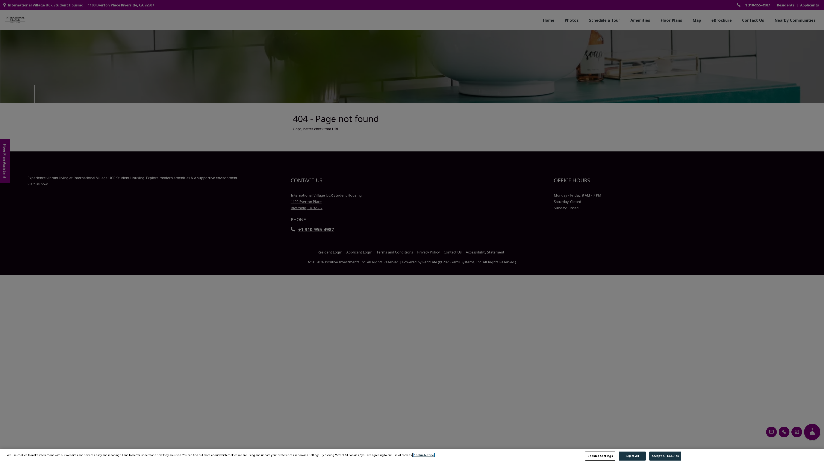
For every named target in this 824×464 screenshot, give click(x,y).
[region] (412, 456)
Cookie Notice (424, 455)
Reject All (632, 456)
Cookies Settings (600, 456)
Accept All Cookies (665, 456)
